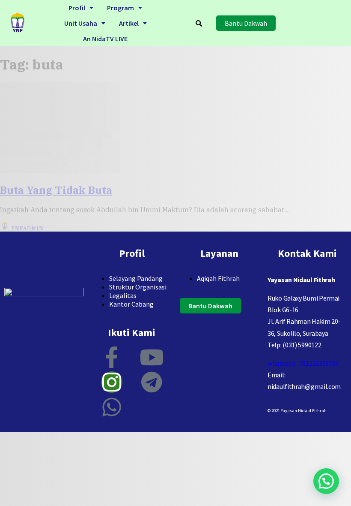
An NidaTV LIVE (105, 38)
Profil (76, 7)
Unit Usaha (80, 23)
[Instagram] (111, 382)
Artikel (129, 23)
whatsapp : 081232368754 (303, 363)
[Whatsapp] (111, 407)
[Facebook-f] (111, 357)
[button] (81, 7)
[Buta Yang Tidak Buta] (60, 170)
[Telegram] (151, 382)
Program (120, 7)
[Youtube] (151, 357)
